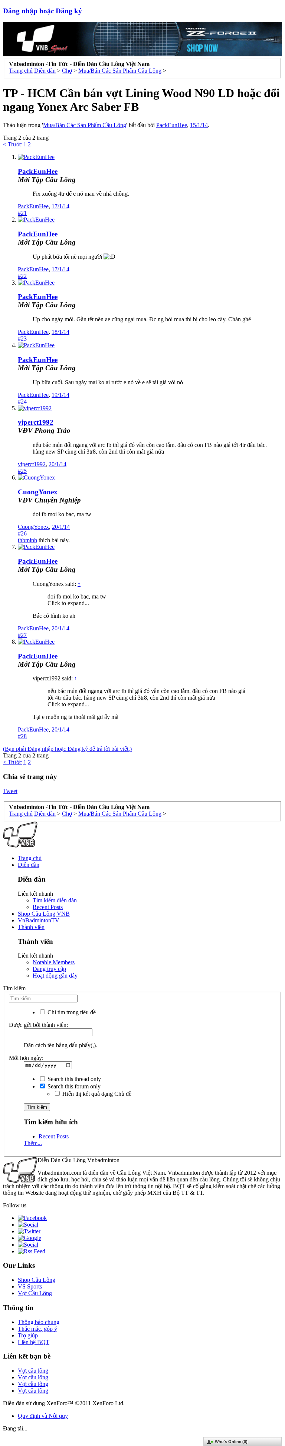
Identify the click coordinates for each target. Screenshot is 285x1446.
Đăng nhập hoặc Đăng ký (42, 11)
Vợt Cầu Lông (35, 1293)
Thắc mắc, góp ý (37, 1329)
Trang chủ (30, 858)
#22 (22, 276)
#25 (22, 471)
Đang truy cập (49, 969)
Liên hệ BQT (33, 1342)
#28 (22, 736)
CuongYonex (38, 492)
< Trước (12, 144)
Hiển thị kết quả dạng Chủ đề (96, 1094)
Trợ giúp (28, 1335)
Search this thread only (73, 1079)
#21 (22, 213)
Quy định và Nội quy (43, 1416)
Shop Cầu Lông (36, 1280)
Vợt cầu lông (33, 1370)
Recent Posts (48, 907)
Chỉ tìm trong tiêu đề (71, 1012)
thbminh (27, 540)
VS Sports (30, 1286)
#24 (22, 401)
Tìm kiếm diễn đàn (55, 900)
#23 (22, 338)
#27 (22, 635)
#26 (22, 533)
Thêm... (33, 1143)
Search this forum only (73, 1086)
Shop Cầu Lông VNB (44, 914)
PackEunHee (171, 125)
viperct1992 (35, 422)
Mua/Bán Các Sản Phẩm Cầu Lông (84, 125)
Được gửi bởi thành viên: (38, 1025)
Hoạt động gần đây (55, 975)
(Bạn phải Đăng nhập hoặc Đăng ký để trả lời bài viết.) (67, 749)
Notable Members (54, 962)
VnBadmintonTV (38, 920)
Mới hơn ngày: (26, 1058)
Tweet (10, 791)
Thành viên (31, 927)
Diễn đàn (28, 865)
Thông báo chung (38, 1322)
